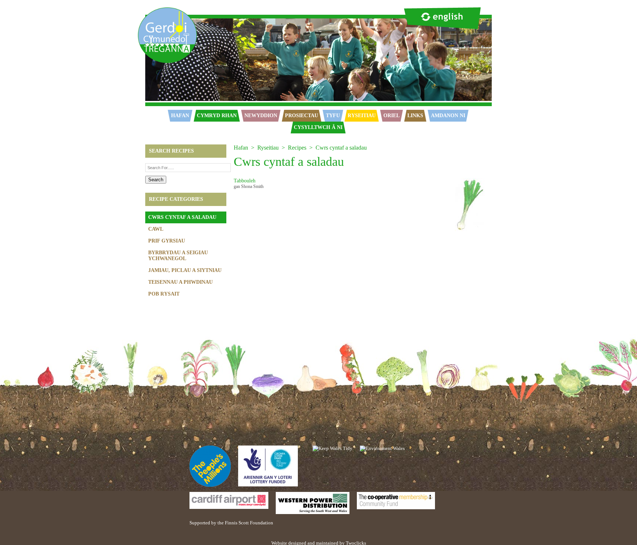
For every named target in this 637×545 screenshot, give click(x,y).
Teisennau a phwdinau (180, 282)
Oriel (391, 115)
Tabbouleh (244, 181)
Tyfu (333, 115)
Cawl (155, 229)
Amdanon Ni (448, 115)
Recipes (297, 147)
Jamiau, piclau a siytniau (185, 270)
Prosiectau (301, 115)
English (442, 18)
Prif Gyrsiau (166, 241)
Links (415, 115)
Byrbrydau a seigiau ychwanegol (178, 255)
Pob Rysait (164, 294)
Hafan (144, 10)
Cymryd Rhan (217, 115)
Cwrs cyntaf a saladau (182, 217)
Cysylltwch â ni (318, 127)
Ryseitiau (362, 115)
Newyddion (260, 115)
